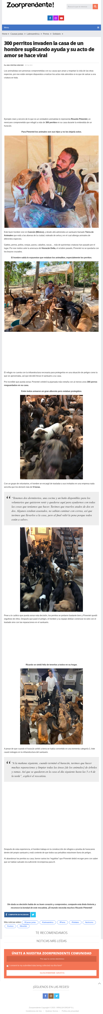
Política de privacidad (70, 1011)
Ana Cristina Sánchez (15, 65)
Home (4, 34)
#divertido (23, 926)
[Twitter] (56, 996)
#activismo (89, 922)
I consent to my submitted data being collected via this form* (35, 965)
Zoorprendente (35, 1008)
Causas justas (16, 34)
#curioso (10, 926)
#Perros (62, 922)
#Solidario (75, 922)
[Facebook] (45, 996)
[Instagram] (51, 996)
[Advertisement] (51, 99)
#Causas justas (30, 922)
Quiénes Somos (51, 1011)
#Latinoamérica (47, 922)
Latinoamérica (33, 34)
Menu (6, 27)
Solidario (57, 34)
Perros (46, 34)
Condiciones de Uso (34, 1011)
